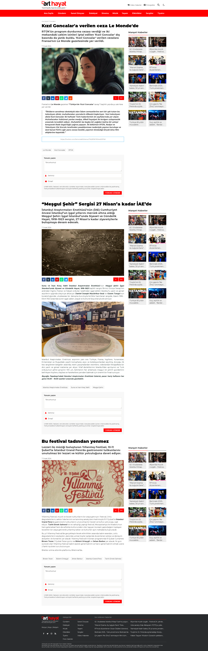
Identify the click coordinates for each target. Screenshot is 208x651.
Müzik (65, 629)
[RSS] (55, 633)
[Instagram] (51, 633)
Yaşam (80, 629)
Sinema (80, 625)
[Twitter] (48, 633)
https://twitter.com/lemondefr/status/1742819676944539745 (82, 139)
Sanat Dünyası (83, 622)
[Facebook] (44, 633)
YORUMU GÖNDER (112, 193)
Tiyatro (65, 636)
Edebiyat (66, 625)
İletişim (55, 627)
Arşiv (50, 627)
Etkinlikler (66, 632)
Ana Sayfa (45, 21)
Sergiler (80, 632)
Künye (44, 627)
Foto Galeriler (68, 639)
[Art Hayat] (50, 619)
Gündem (53, 21)
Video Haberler (83, 636)
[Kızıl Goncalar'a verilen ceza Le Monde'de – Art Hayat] (54, 5)
